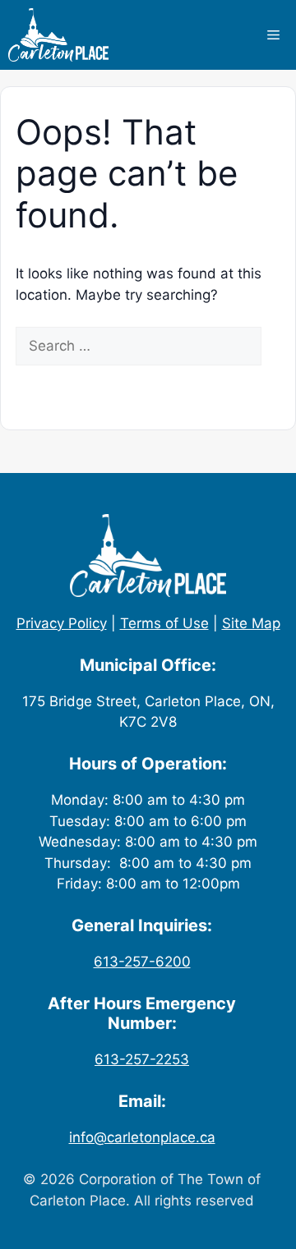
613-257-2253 (142, 1059)
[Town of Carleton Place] (58, 35)
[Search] (40, 385)
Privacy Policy (61, 623)
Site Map (251, 623)
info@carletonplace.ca (142, 1137)
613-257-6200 (142, 961)
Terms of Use (164, 623)
